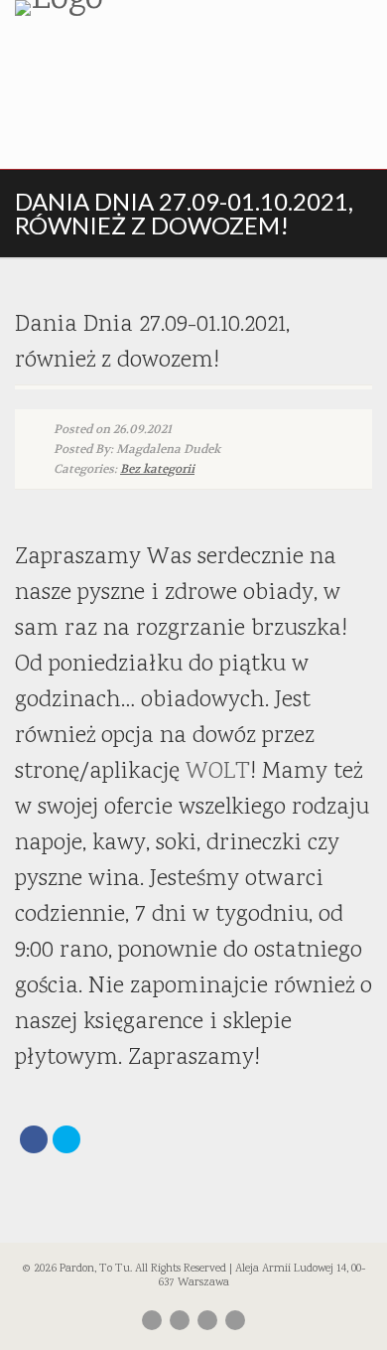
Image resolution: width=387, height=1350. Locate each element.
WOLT (218, 772)
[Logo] (129, 8)
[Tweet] (66, 1139)
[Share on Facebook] (34, 1139)
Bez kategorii (157, 469)
